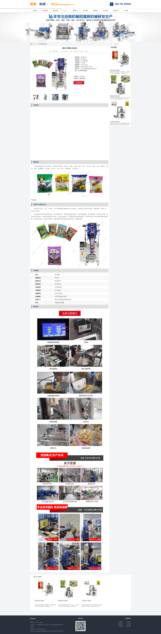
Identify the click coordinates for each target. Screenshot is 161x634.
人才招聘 (125, 10)
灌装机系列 (55, 10)
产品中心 (65, 10)
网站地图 (128, 626)
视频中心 (75, 10)
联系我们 (115, 10)
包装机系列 (45, 10)
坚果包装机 (35, 44)
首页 (31, 44)
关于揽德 (105, 10)
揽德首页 (35, 10)
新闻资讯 (95, 10)
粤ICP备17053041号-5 (53, 631)
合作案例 (85, 10)
